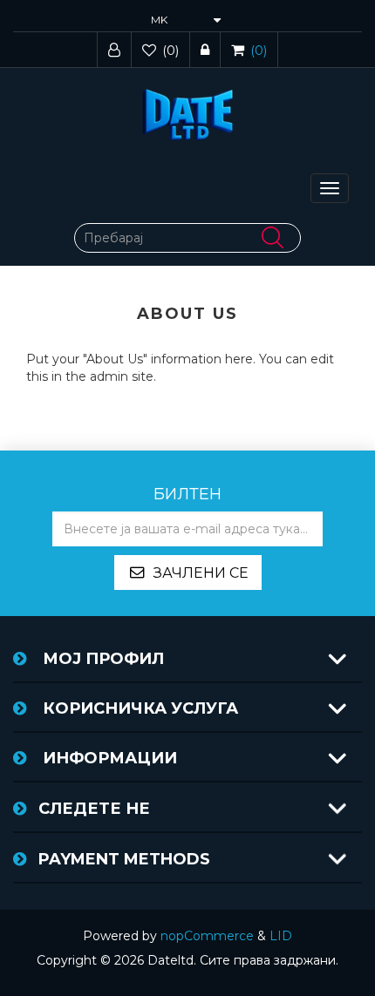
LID (280, 936)
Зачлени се (201, 573)
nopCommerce (207, 936)
